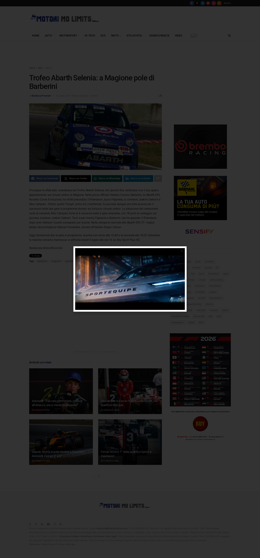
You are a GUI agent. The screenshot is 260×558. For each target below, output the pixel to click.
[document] (130, 279)
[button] (181, 251)
